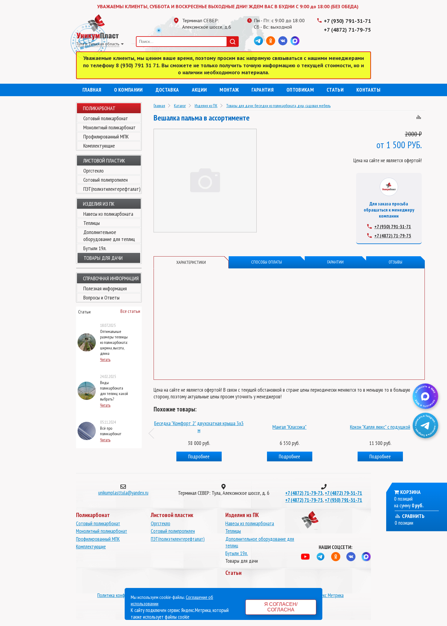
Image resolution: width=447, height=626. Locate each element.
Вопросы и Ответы (101, 297)
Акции (199, 89)
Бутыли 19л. (94, 248)
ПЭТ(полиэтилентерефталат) (111, 188)
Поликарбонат (99, 108)
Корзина (410, 491)
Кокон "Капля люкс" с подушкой (380, 426)
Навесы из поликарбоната (108, 213)
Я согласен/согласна (280, 607)
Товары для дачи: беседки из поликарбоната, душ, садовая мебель (278, 105)
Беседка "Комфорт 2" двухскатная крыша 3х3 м (199, 427)
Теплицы (91, 222)
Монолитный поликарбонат (109, 127)
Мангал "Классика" (289, 426)
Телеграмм (258, 40)
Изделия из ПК (206, 105)
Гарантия (262, 89)
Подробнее (199, 456)
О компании (128, 89)
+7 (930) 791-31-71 (347, 20)
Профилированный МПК (106, 136)
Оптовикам (300, 89)
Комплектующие (99, 145)
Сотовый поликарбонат (105, 118)
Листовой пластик (104, 160)
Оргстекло (93, 170)
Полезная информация (105, 288)
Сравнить (412, 515)
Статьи (335, 89)
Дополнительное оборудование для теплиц (109, 236)
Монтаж (229, 89)
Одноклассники (270, 40)
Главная (91, 89)
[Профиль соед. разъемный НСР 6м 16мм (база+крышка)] (199, 414)
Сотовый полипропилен (105, 179)
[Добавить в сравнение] (419, 118)
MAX (295, 40)
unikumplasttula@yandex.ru (123, 492)
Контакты (368, 89)
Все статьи (130, 311)
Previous (153, 433)
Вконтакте (282, 40)
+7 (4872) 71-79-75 (347, 29)
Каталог (180, 105)
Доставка (167, 89)
